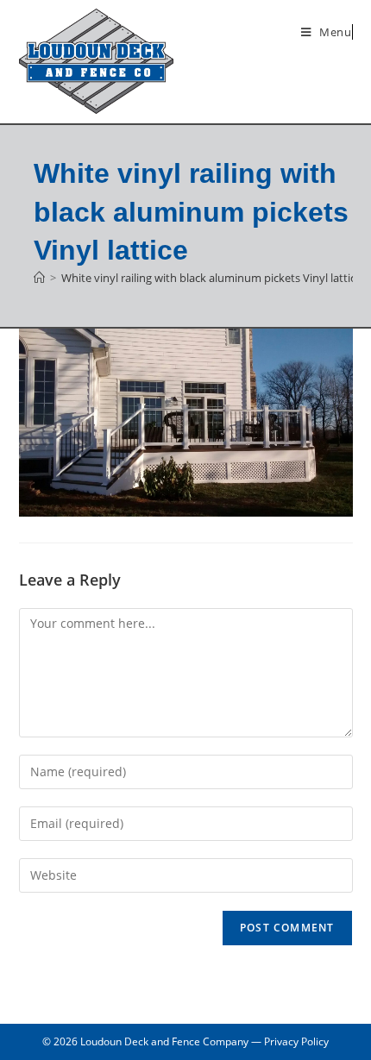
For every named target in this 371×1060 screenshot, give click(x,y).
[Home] (39, 277)
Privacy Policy (296, 1041)
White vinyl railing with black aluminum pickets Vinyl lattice (211, 277)
